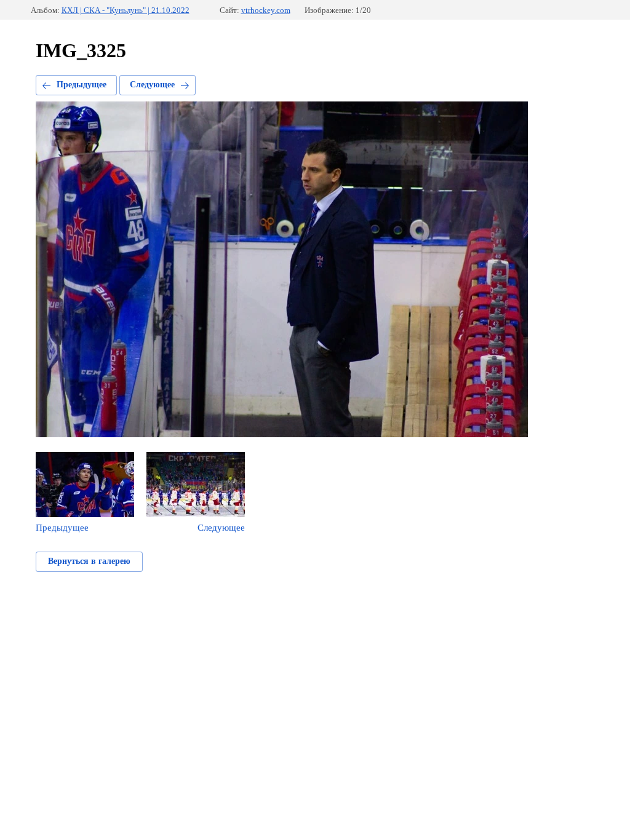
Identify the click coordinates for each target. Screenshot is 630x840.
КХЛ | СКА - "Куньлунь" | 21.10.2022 (125, 10)
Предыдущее (81, 84)
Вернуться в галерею (89, 561)
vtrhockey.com (265, 10)
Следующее (152, 84)
